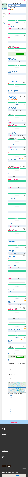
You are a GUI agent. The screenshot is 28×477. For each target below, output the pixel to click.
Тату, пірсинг (3, 441)
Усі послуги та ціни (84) (17, 84)
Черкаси (11, 409)
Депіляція (3, 439)
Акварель (11, 276)
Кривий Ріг (11, 394)
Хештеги (3, 456)
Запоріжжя (11, 404)
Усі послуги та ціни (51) (17, 218)
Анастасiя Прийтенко (13, 91)
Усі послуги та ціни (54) (17, 324)
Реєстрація (4, 8)
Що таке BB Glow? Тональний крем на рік (13, 361)
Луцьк (10, 413)
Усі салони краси (3, 432)
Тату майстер (3, 429)
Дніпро (10, 403)
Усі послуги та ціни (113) (17, 65)
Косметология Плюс (16, 120)
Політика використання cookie (5, 451)
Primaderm (14, 186)
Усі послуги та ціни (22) (17, 348)
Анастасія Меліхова (13, 145)
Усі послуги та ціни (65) (17, 139)
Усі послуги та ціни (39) (17, 33)
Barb (14, 0)
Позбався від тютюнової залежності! (14, 30)
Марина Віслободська (13, 316)
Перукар (3, 427)
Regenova (14, 329)
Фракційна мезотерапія (12, 137)
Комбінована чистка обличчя (13, 149)
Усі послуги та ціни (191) (17, 284)
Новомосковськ (11, 396)
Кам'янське (11, 395)
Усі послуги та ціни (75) (17, 102)
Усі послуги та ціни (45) (17, 335)
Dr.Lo (12, 159)
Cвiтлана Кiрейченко (13, 72)
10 (14, 147)
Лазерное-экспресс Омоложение (13, 96)
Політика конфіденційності (5, 448)
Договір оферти (3, 449)
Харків (10, 402)
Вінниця (10, 406)
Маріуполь (11, 414)
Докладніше (17, 22)
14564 (5, 6)
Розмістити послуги (20, 356)
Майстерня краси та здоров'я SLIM (16, 40)
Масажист (3, 426)
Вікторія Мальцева (12, 237)
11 (14, 74)
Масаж (2, 440)
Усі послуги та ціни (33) (17, 296)
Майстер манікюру (4, 428)
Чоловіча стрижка (4, 434)
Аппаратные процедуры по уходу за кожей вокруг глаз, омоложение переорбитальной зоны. (15, 77)
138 (14, 28)
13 (14, 41)
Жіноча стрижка (3, 435)
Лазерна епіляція (4, 438)
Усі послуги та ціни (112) (17, 168)
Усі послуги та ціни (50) (17, 20)
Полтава (11, 408)
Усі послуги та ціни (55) (17, 115)
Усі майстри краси (4, 433)
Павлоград (11, 397)
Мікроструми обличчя (12, 256)
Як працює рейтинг (4, 450)
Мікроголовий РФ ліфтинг (12, 320)
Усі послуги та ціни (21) (17, 48)
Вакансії (3, 455)
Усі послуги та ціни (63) (17, 231)
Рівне (10, 411)
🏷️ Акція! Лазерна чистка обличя (12, 99)
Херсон (10, 407)
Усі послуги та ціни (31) (17, 245)
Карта (2, 457)
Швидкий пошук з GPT (12, 7)
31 (14, 61)
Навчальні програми (4, 454)
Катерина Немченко (13, 174)
